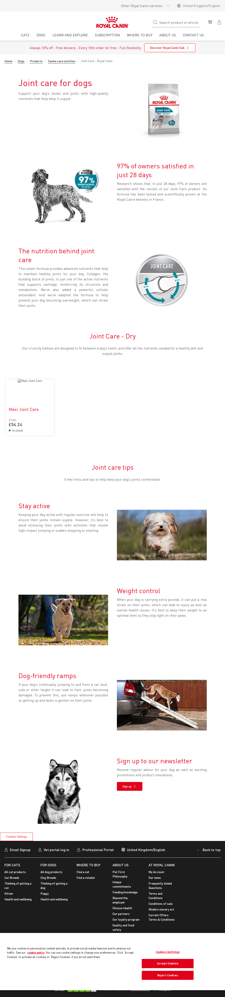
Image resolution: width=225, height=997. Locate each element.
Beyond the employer (120, 900)
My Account (156, 872)
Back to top (212, 850)
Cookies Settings (16, 836)
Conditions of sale (160, 903)
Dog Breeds (48, 877)
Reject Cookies (167, 975)
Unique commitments (121, 884)
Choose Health (122, 908)
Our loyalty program (126, 919)
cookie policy (35, 952)
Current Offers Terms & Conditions (162, 917)
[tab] (25, 36)
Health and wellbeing (18, 899)
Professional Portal (98, 850)
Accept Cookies (167, 963)
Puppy (44, 893)
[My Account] (219, 22)
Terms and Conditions (156, 896)
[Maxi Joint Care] (30, 407)
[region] (112, 961)
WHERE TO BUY (88, 865)
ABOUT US (120, 865)
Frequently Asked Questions (160, 885)
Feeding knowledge (125, 892)
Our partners (121, 914)
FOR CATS (12, 865)
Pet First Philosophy (119, 874)
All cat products (15, 872)
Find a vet (82, 872)
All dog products (51, 872)
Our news (155, 877)
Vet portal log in (56, 850)
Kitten (8, 893)
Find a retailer (85, 877)
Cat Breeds (11, 877)
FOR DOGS (48, 865)
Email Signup (20, 850)
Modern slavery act (161, 909)
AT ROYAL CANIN (162, 865)
